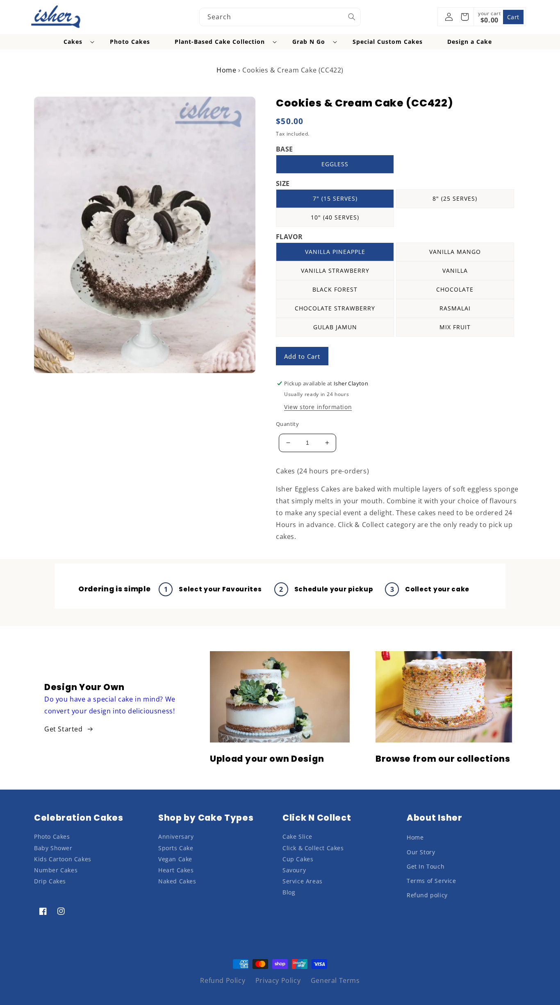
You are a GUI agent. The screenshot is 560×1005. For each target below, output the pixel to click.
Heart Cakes (176, 870)
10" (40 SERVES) (335, 217)
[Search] (352, 17)
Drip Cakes (50, 881)
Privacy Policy (277, 980)
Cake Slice (297, 836)
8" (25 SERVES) (455, 198)
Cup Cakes (297, 859)
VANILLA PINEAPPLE (335, 252)
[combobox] (280, 17)
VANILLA (455, 270)
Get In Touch (425, 866)
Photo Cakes (52, 836)
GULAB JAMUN (335, 327)
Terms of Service (431, 881)
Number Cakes (55, 870)
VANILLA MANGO (455, 252)
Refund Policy (222, 980)
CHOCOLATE (454, 289)
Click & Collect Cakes (313, 848)
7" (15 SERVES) (335, 198)
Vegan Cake (175, 859)
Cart (513, 17)
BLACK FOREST (334, 289)
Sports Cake (175, 848)
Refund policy (427, 895)
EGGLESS (334, 164)
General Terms (335, 980)
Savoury (294, 870)
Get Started (63, 728)
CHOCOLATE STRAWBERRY (335, 308)
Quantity (287, 424)
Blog (288, 892)
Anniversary (176, 836)
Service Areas (302, 881)
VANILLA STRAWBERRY (335, 270)
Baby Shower (53, 848)
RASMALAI (455, 308)
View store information (318, 407)
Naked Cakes (177, 881)
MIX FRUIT (455, 327)
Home (226, 70)
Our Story (421, 852)
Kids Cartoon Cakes (62, 859)
